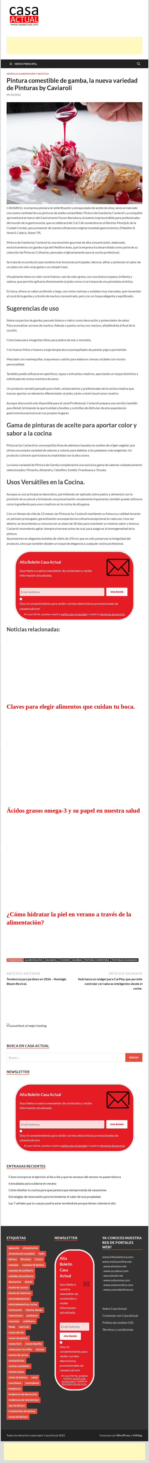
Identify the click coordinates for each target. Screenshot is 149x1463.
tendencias (15, 1388)
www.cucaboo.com (115, 1271)
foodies (65, 959)
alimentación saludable (22, 1253)
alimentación (33, 959)
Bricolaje (26, 1259)
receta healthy (33, 1343)
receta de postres (18, 1338)
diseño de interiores (20, 1293)
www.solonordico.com (118, 1285)
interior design (34, 1309)
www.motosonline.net (117, 1261)
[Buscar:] (74, 1057)
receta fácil (15, 1343)
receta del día (16, 1332)
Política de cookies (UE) (118, 1322)
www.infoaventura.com (118, 1257)
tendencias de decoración (23, 1394)
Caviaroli (51, 959)
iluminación (15, 1309)
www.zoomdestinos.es (118, 1289)
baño (41, 1253)
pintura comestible (96, 959)
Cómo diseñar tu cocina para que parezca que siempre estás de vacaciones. (58, 1190)
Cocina (39, 1259)
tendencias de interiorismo (24, 1399)
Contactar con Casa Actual (120, 1315)
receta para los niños (20, 1349)
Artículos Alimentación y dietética (28, 73)
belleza (13, 1259)
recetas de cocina (18, 1355)
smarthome (15, 1383)
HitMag (137, 1435)
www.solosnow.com (116, 1280)
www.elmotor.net (114, 1266)
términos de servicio (112, 614)
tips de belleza (17, 1405)
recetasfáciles (16, 1360)
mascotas (14, 1321)
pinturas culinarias (125, 959)
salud (34, 1377)
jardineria (32, 1315)
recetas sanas (16, 1371)
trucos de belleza (18, 1416)
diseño (28, 1281)
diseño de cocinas (18, 1287)
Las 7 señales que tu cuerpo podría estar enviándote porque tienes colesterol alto (62, 1203)
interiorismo (16, 1315)
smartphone (32, 1383)
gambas (77, 959)
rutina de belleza (18, 1377)
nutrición (24, 1326)
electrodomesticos (19, 1298)
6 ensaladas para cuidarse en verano (32, 1183)
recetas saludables (19, 1366)
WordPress (123, 1435)
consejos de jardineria (21, 1270)
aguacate (14, 1248)
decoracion (15, 1281)
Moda (12, 1326)
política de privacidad (74, 614)
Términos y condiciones (117, 1329)
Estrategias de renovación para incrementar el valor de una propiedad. (55, 1196)
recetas (40, 1349)
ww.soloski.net (113, 1275)
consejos (13, 1264)
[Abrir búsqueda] (138, 63)
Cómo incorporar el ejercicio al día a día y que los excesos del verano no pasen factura (65, 1177)
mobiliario (29, 1321)
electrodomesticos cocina (23, 1304)
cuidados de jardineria (21, 1276)
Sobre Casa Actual (114, 1308)
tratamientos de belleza (22, 1411)
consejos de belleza (33, 1264)
